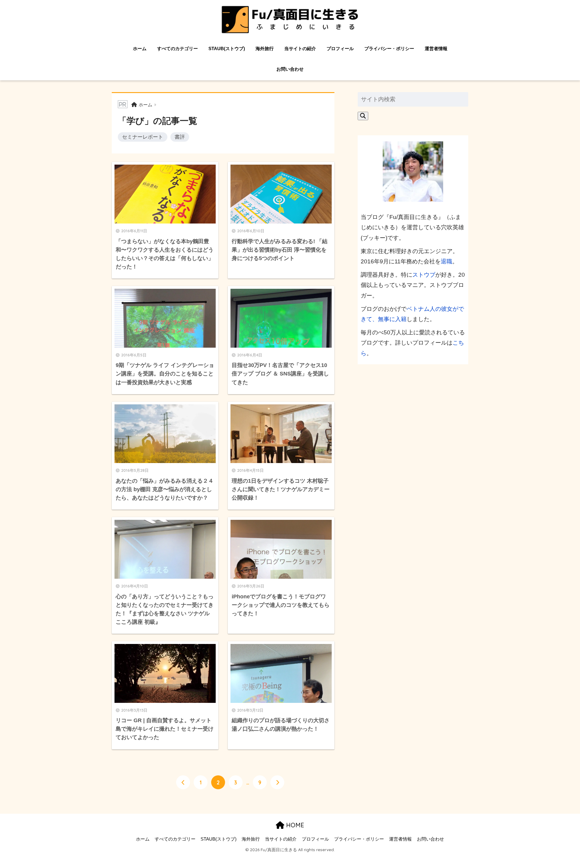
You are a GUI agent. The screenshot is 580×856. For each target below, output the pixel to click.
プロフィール (340, 48)
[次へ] (277, 782)
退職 (446, 261)
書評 (180, 137)
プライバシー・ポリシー (389, 48)
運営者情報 (436, 48)
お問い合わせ (290, 69)
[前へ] (183, 782)
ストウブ (423, 275)
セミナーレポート (142, 137)
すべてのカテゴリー (177, 48)
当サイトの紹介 (300, 48)
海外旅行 (265, 48)
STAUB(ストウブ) (226, 48)
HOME (294, 825)
